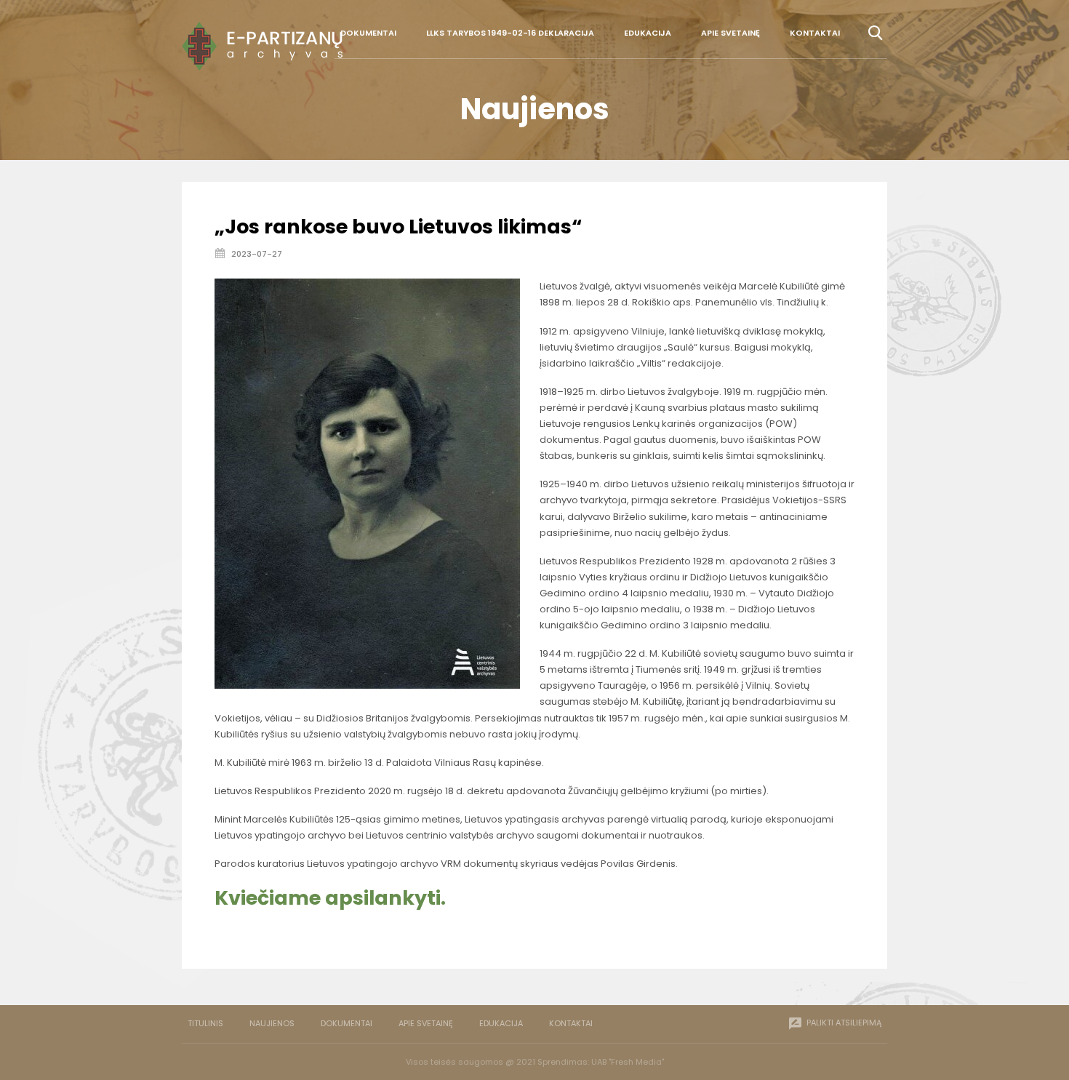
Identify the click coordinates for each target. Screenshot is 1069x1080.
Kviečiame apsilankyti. (330, 897)
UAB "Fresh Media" (627, 1062)
